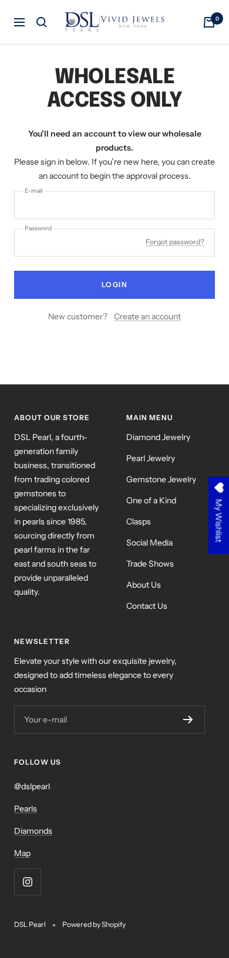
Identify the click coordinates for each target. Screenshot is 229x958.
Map (22, 853)
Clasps (138, 521)
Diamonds (33, 831)
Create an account (147, 316)
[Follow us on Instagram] (27, 881)
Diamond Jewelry (158, 437)
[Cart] (209, 22)
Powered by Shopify (94, 924)
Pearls (25, 808)
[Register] (188, 719)
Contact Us (146, 606)
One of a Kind (151, 500)
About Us (143, 584)
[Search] (41, 22)
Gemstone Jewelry (161, 479)
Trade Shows (150, 563)
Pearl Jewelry (150, 458)
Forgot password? (175, 241)
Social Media (149, 542)
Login (115, 284)
